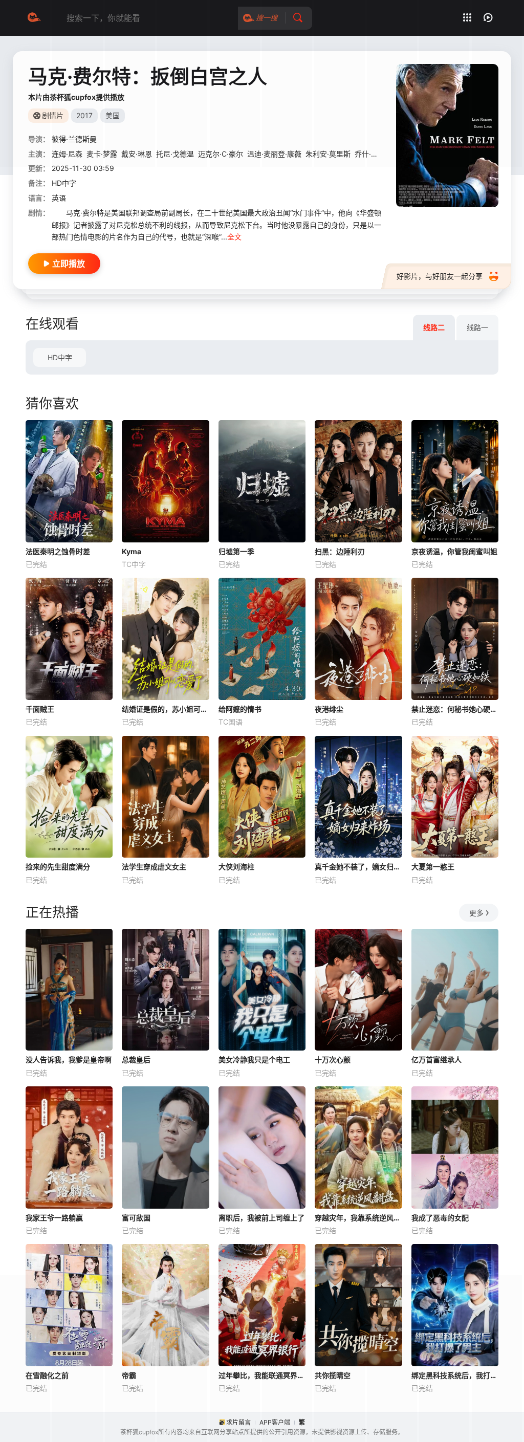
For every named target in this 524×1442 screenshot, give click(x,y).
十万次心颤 (333, 1059)
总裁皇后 (136, 1059)
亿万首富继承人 (436, 1059)
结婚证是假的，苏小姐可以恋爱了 (165, 709)
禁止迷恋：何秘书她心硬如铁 (454, 709)
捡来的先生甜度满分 (58, 866)
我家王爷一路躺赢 (54, 1217)
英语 (59, 197)
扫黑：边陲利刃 (340, 551)
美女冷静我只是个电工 (254, 1059)
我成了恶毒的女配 (440, 1217)
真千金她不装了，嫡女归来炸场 (358, 866)
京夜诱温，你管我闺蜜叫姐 (454, 551)
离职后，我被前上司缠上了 (261, 1217)
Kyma (131, 551)
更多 (476, 912)
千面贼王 (40, 709)
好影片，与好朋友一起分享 (440, 276)
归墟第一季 (236, 551)
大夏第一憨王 (432, 866)
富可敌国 (136, 1217)
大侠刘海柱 (236, 866)
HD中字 (60, 357)
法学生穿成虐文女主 (154, 866)
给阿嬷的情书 (240, 709)
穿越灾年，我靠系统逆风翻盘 (358, 1217)
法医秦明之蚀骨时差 (58, 551)
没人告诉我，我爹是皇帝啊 (69, 1059)
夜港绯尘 (329, 709)
